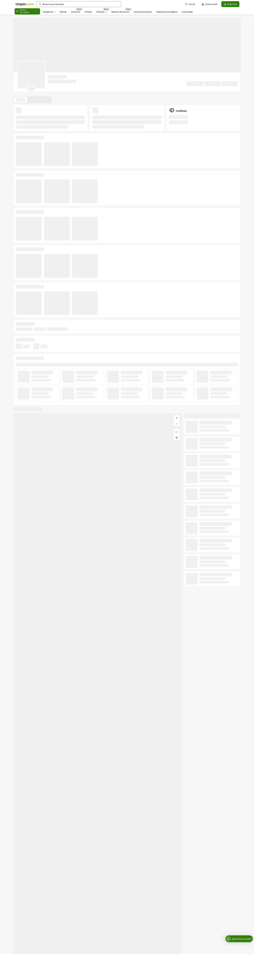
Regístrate (232, 4)
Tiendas (88, 11)
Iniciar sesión (211, 4)
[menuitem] (49, 11)
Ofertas (63, 11)
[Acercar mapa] (177, 418)
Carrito (192, 4)
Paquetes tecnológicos (166, 11)
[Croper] (25, 4)
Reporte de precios (120, 11)
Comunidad (187, 11)
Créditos (100, 11)
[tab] (20, 100)
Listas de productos (143, 11)
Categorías (48, 11)
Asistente (75, 11)
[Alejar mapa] (177, 424)
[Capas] (177, 437)
